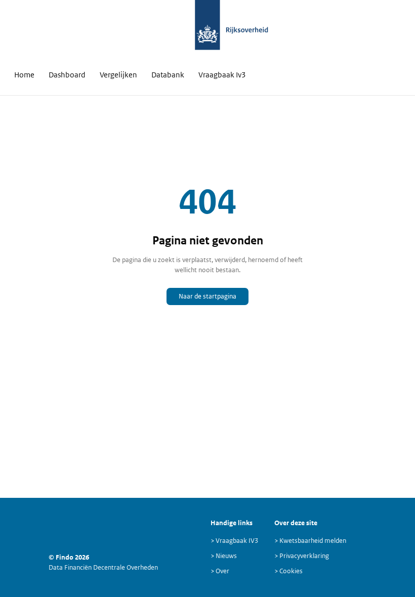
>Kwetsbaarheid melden (310, 540)
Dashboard (67, 74)
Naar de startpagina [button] (207, 296)
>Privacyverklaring (301, 555)
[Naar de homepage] (208, 30)
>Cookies (288, 571)
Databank (167, 74)
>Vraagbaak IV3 (234, 540)
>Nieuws (224, 555)
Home (24, 74)
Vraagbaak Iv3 (222, 74)
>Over (220, 571)
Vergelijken (118, 74)
